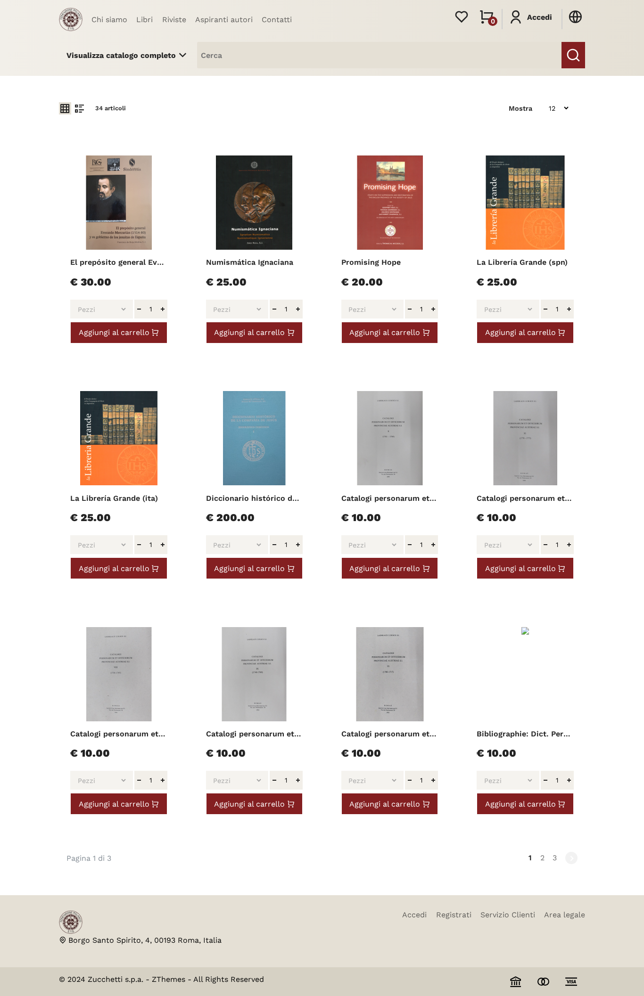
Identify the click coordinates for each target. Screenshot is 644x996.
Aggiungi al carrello (114, 332)
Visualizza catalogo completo (121, 55)
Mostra (520, 108)
